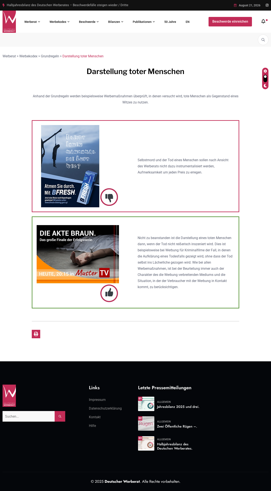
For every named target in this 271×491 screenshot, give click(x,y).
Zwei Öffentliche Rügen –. (177, 426)
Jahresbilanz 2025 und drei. (178, 406)
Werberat (30, 21)
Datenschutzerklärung (105, 408)
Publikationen (142, 21)
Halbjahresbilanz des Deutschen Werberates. (174, 446)
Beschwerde (87, 21)
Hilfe (92, 426)
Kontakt (95, 417)
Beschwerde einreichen (230, 21)
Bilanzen (114, 21)
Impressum (97, 400)
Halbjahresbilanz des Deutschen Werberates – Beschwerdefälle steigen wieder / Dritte (67, 5)
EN (187, 21)
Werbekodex (58, 21)
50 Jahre (170, 21)
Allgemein (164, 402)
